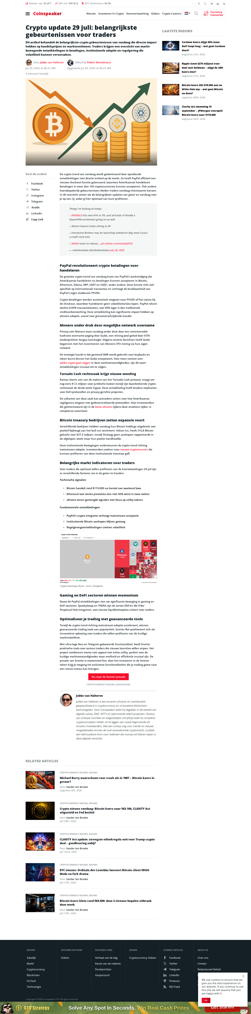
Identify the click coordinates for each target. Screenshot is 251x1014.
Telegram (37, 201)
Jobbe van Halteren (52, 62)
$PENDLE (76, 215)
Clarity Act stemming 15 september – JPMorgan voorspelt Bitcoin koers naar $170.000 (202, 110)
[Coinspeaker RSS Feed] (224, 3)
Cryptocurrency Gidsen (142, 957)
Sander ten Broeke (77, 787)
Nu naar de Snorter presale (108, 676)
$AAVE (75, 243)
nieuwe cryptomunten (134, 449)
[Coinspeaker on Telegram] (211, 3)
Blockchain (33, 975)
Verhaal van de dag (106, 957)
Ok (206, 1000)
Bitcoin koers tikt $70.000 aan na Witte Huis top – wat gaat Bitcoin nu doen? (202, 89)
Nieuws (91, 13)
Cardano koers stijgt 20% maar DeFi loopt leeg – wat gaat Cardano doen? (203, 46)
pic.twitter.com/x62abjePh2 (117, 243)
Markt (30, 963)
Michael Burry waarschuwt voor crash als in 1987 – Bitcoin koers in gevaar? (107, 780)
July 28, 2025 (117, 250)
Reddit (36, 207)
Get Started (222, 1008)
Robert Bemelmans (99, 62)
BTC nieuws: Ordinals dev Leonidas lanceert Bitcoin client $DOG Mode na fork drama (104, 872)
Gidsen (155, 13)
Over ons (203, 957)
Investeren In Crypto (111, 13)
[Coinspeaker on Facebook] (199, 3)
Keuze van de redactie (108, 963)
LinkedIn (36, 213)
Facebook (37, 183)
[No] (243, 976)
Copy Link (37, 219)
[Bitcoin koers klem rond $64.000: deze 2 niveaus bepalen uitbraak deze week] (40, 904)
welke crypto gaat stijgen (75, 362)
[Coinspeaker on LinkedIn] (218, 3)
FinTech (31, 981)
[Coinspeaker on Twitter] (205, 3)
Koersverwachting (137, 13)
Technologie (34, 986)
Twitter (35, 189)
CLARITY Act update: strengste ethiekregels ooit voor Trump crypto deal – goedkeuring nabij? (107, 841)
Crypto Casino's (171, 13)
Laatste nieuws (177, 31)
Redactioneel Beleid (209, 969)
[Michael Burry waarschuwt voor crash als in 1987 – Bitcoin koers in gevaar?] (40, 781)
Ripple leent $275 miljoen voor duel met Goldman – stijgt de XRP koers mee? (202, 67)
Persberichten (103, 969)
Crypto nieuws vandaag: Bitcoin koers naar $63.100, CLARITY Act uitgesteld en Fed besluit (105, 810)
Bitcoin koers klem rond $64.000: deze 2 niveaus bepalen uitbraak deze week (106, 902)
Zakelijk (31, 957)
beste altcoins (103, 406)
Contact (202, 963)
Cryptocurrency (36, 969)
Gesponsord (123, 684)
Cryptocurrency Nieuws (101, 684)
